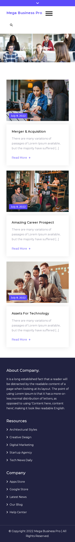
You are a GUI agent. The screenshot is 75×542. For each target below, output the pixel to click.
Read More (19, 157)
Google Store (19, 489)
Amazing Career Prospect (33, 222)
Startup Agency (21, 452)
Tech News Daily (21, 460)
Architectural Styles (23, 429)
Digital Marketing (22, 445)
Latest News (18, 497)
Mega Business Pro (24, 13)
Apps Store (17, 481)
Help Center (18, 512)
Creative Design (20, 437)
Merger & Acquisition (29, 131)
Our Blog (16, 504)
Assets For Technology (30, 313)
